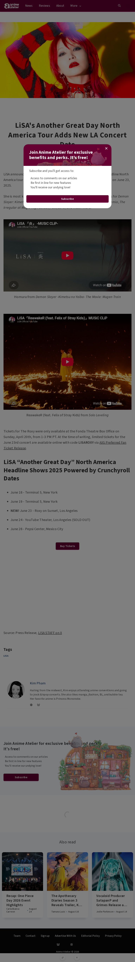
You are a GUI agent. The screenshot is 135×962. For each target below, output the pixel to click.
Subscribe (67, 199)
